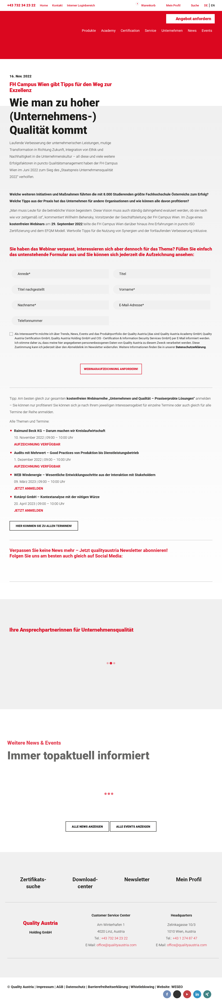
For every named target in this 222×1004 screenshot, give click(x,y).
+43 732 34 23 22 (21, 5)
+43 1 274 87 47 (185, 938)
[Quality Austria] (36, 24)
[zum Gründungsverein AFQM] (34, 969)
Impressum (45, 987)
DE (206, 5)
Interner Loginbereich (81, 5)
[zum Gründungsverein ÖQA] (87, 969)
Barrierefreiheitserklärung (108, 987)
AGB (59, 987)
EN (213, 5)
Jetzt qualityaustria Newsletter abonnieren (122, 550)
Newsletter (137, 879)
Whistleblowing (142, 987)
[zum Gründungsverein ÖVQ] (192, 969)
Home (44, 5)
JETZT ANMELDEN (28, 488)
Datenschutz (75, 987)
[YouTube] (187, 994)
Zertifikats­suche (33, 882)
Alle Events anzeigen (133, 826)
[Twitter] (177, 994)
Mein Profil (172, 5)
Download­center (85, 882)
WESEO (177, 987)
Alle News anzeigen (87, 826)
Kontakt (57, 5)
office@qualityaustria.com (116, 945)
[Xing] (207, 994)
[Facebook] (167, 994)
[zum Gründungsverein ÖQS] (139, 969)
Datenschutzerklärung (191, 347)
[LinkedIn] (197, 994)
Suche (194, 5)
